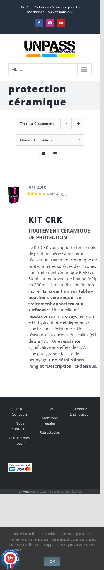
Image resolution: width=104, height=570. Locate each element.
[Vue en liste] (54, 153)
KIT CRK (37, 187)
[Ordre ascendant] (78, 123)
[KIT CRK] (13, 187)
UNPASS (23, 491)
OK (52, 561)
